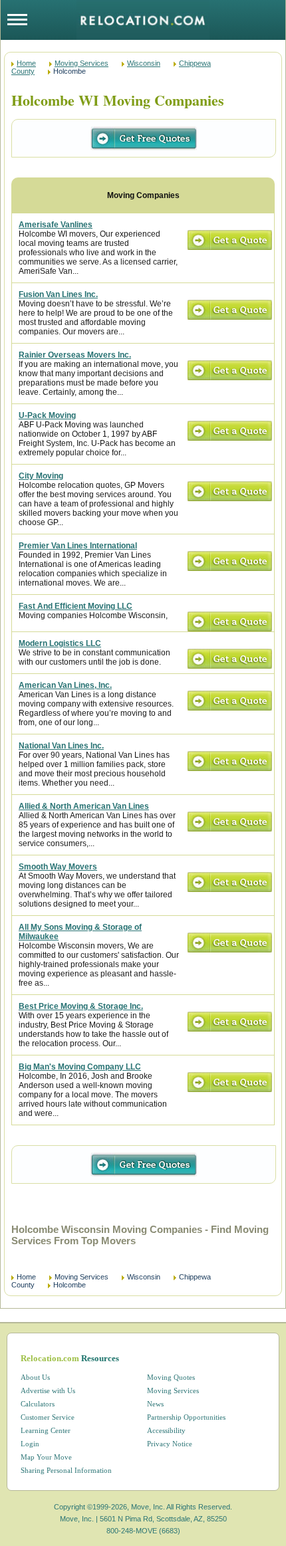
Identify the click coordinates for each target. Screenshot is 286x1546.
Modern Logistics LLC (60, 643)
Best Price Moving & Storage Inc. (81, 1006)
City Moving (41, 476)
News (155, 1404)
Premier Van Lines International (78, 545)
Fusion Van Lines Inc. (58, 294)
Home (26, 63)
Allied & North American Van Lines (84, 806)
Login (30, 1444)
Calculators (38, 1404)
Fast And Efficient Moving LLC (75, 606)
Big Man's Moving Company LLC (80, 1066)
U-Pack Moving (47, 415)
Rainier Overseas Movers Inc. (75, 355)
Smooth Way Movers (58, 866)
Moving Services (81, 63)
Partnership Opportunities (186, 1417)
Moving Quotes (171, 1377)
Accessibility (166, 1430)
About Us (35, 1377)
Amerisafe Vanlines (55, 224)
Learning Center (46, 1430)
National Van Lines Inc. (61, 745)
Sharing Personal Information (66, 1470)
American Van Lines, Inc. (65, 685)
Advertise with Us (48, 1390)
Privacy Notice (169, 1444)
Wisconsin (143, 63)
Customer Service (47, 1417)
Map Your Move (46, 1457)
